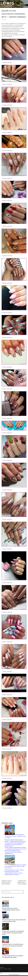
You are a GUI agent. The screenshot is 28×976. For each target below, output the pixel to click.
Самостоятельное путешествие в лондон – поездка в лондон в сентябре (15, 836)
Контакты (2, 967)
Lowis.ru (2, 968)
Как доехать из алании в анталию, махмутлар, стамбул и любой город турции (15, 866)
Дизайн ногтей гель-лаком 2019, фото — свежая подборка (7, 882)
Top (1, 973)
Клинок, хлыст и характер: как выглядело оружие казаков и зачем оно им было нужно (13, 932)
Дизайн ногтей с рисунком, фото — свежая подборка (21, 882)
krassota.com (16, 974)
